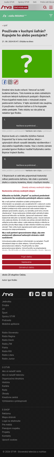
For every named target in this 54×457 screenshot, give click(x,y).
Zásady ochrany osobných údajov (36, 187)
